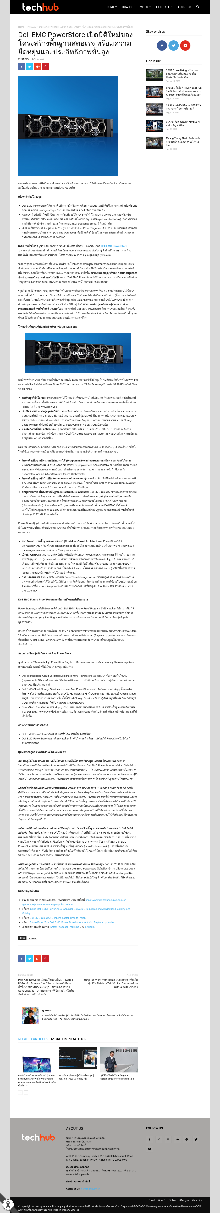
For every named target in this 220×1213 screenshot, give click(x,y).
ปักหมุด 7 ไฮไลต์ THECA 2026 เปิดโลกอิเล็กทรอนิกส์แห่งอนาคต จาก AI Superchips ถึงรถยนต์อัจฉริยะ (184, 91)
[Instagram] (158, 1139)
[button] (198, 7)
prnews (32, 938)
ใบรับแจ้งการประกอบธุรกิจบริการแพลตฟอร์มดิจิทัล (93, 1148)
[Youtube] (149, 1149)
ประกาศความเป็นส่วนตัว (79, 1141)
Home (21, 26)
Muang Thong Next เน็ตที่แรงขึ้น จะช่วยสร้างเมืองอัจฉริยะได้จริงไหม (183, 142)
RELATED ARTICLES (33, 1039)
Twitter (53, 926)
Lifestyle (163, 7)
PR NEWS (32, 26)
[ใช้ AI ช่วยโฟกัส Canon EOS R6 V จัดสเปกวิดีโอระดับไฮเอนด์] (154, 109)
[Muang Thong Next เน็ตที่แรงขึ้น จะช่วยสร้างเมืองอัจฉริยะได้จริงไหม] (154, 143)
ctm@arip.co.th (90, 1188)
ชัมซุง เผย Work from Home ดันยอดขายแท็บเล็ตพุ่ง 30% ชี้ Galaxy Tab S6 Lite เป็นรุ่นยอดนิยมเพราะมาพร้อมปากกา (111, 983)
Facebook (63, 926)
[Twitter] (195, 1139)
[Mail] (168, 1139)
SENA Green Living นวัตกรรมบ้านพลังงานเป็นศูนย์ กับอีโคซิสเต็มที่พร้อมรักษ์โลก (182, 74)
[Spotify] (186, 1139)
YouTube (74, 926)
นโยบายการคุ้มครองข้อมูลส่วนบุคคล (85, 1138)
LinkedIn (90, 926)
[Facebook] (149, 1139)
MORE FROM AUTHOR (68, 1039)
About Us (184, 7)
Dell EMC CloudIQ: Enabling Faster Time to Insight (58, 917)
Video (144, 7)
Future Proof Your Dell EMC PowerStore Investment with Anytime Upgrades (72, 922)
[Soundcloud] (177, 1139)
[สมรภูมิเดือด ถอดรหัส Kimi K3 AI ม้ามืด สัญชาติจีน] (154, 126)
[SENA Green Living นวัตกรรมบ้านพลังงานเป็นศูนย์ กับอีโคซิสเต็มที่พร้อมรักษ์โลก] (154, 75)
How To (127, 7)
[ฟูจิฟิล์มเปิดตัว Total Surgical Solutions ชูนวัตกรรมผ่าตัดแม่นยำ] (119, 1059)
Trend (109, 7)
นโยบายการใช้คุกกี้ (76, 1145)
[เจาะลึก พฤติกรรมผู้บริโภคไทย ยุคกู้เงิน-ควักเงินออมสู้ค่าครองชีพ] (78, 1059)
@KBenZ (25, 58)
